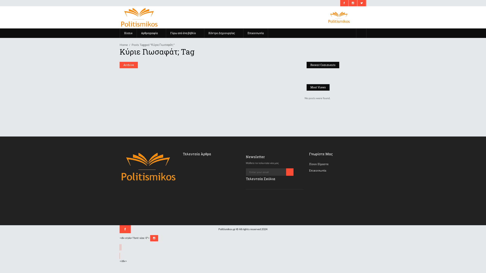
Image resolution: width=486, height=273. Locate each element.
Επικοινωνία (317, 170)
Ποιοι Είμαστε (319, 164)
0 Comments (208, 119)
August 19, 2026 (215, 171)
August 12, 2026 (215, 204)
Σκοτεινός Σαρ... (213, 198)
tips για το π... (212, 165)
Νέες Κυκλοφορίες (133, 74)
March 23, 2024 (196, 94)
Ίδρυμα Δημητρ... (213, 181)
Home (124, 44)
